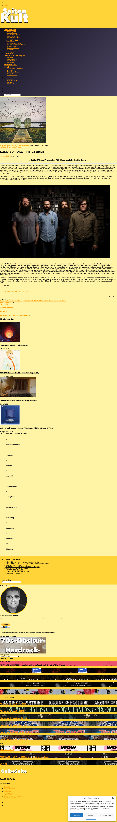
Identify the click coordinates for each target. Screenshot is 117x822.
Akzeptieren (76, 815)
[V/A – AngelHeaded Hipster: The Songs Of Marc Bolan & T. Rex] (10, 424)
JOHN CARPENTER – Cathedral (16, 565)
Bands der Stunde (13, 48)
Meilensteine (11, 39)
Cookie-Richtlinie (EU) (11, 798)
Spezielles (10, 49)
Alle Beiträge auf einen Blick (16, 68)
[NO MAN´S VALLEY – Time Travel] (10, 341)
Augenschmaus (12, 59)
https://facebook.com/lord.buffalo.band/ (15, 292)
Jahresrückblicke (13, 51)
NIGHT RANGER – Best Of (14, 570)
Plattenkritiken (12, 31)
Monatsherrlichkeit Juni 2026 (13, 704)
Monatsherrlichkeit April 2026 (13, 718)
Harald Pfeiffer (5, 156)
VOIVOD (3, 764)
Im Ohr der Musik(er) (13, 34)
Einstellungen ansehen (106, 815)
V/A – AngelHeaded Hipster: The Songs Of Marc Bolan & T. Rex (27, 428)
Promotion (10, 83)
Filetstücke (10, 41)
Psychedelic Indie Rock (57, 301)
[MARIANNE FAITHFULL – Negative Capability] (10, 369)
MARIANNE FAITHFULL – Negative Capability (19, 373)
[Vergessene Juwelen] (23, 653)
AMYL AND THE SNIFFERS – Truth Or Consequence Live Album (27, 564)
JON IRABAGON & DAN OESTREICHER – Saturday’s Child (24, 693)
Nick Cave (45, 301)
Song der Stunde (12, 36)
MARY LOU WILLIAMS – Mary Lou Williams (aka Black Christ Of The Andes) (32, 665)
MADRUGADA (36, 301)
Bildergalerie (11, 62)
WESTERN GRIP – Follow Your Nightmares (18, 400)
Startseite (4, 145)
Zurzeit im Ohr (12, 33)
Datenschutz (8, 793)
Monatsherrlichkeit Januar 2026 (14, 739)
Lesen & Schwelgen (14, 55)
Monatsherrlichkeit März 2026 (13, 725)
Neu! (6, 66)
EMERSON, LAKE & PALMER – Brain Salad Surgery (22, 567)
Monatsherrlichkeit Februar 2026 (14, 732)
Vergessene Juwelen (14, 43)
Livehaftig (9, 53)
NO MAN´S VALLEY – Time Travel (14, 345)
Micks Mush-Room (13, 72)
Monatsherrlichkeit (13, 37)
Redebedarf (10, 64)
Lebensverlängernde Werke (16, 44)
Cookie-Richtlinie (91, 819)
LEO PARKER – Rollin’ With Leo (13, 672)
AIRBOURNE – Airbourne (13, 573)
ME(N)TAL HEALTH (12, 75)
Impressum (8, 794)
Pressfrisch (10, 29)
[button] (113, 798)
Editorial (10, 73)
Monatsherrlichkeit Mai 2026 (13, 711)
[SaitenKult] (14, 23)
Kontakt (9, 82)
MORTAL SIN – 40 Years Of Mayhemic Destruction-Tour (24, 757)
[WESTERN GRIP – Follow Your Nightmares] (18, 397)
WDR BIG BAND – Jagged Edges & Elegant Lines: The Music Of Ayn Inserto (32, 679)
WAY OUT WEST (7, 750)
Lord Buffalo (27, 301)
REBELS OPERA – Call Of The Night (17, 568)
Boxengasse (11, 60)
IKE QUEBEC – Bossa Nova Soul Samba (16, 686)
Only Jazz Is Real (12, 46)
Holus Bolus (18, 301)
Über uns (10, 79)
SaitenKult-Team (12, 80)
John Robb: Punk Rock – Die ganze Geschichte (22, 562)
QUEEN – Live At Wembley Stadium (17, 571)
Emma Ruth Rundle (7, 301)
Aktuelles (10, 70)
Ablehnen (91, 815)
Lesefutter (10, 57)
